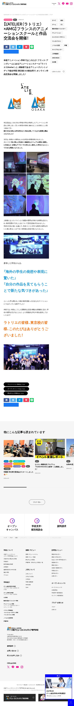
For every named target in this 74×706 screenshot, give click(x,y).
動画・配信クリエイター (58, 29)
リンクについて (31, 684)
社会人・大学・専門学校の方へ (59, 560)
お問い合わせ (11, 650)
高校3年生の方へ (56, 554)
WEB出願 (28, 584)
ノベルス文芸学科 (8, 618)
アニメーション (8, 19)
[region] (37, 463)
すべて (54, 20)
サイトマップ (20, 684)
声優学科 (6, 621)
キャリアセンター (57, 49)
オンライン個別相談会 (57, 595)
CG (61, 24)
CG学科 (6, 597)
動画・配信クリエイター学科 (11, 601)
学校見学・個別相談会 (57, 593)
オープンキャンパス (57, 587)
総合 (15, 19)
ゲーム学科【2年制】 (9, 593)
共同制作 (6, 567)
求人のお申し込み (13, 655)
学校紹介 (6, 561)
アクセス (6, 575)
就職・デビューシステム (32, 554)
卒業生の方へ (55, 570)
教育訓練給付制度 (8, 564)
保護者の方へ (55, 562)
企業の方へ (54, 576)
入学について (29, 574)
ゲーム (54, 24)
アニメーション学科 (9, 604)
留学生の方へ (55, 573)
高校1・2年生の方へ (57, 557)
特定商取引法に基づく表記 (42, 684)
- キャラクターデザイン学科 (11, 612)
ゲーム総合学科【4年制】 (10, 586)
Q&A (27, 587)
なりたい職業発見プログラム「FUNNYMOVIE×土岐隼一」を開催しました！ (49, 466)
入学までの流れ (30, 576)
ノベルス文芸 (56, 45)
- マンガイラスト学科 (9, 615)
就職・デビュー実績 (30, 557)
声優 (65, 45)
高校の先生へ (55, 565)
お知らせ (54, 609)
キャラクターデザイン (58, 37)
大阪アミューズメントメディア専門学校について (11, 555)
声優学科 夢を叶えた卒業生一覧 (34, 562)
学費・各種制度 (29, 582)
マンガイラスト (56, 41)
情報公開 (25, 684)
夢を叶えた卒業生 (30, 560)
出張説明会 (54, 590)
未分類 (54, 62)
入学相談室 (55, 54)
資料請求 (10, 646)
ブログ (53, 607)
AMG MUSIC (55, 58)
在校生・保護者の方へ (57, 568)
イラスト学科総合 (8, 610)
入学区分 (28, 579)
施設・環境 (6, 572)
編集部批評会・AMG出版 (10, 569)
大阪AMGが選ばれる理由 (10, 559)
